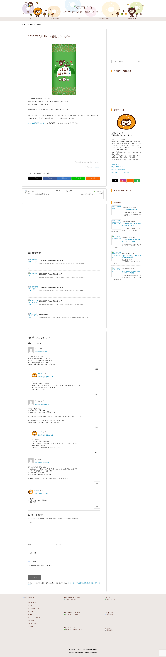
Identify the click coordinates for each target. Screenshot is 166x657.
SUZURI (126, 172)
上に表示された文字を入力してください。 (41, 566)
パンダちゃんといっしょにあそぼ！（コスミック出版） (131, 240)
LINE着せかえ (109, 613)
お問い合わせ (115, 164)
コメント (31, 522)
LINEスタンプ (115, 172)
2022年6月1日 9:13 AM (41, 493)
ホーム (26, 25)
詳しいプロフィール (117, 167)
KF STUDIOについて (34, 608)
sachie (97, 167)
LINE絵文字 (108, 628)
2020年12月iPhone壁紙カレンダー (51, 274)
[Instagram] (122, 181)
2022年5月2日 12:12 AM (45, 377)
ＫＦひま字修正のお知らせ (129, 210)
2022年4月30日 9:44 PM (41, 352)
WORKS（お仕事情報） (118, 169)
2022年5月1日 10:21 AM (41, 404)
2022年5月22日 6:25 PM (41, 462)
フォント (30, 605)
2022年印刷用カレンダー (37, 123)
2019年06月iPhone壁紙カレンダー (51, 287)
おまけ (33, 25)
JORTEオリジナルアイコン (72, 627)
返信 (96, 369)
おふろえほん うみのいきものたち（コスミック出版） (131, 272)
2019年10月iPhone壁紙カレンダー (51, 301)
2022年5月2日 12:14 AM (45, 435)
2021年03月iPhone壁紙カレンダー (51, 260)
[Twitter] (115, 181)
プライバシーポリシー (34, 617)
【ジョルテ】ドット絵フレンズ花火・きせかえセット (131, 224)
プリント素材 (32, 602)
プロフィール (32, 611)
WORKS (30, 614)
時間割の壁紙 (43, 314)
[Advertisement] (64, 141)
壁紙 (40, 25)
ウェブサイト (32, 553)
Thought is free (93, 652)
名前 (30, 544)
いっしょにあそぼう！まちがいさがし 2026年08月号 (131, 256)
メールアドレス (58, 544)
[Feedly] (137, 181)
